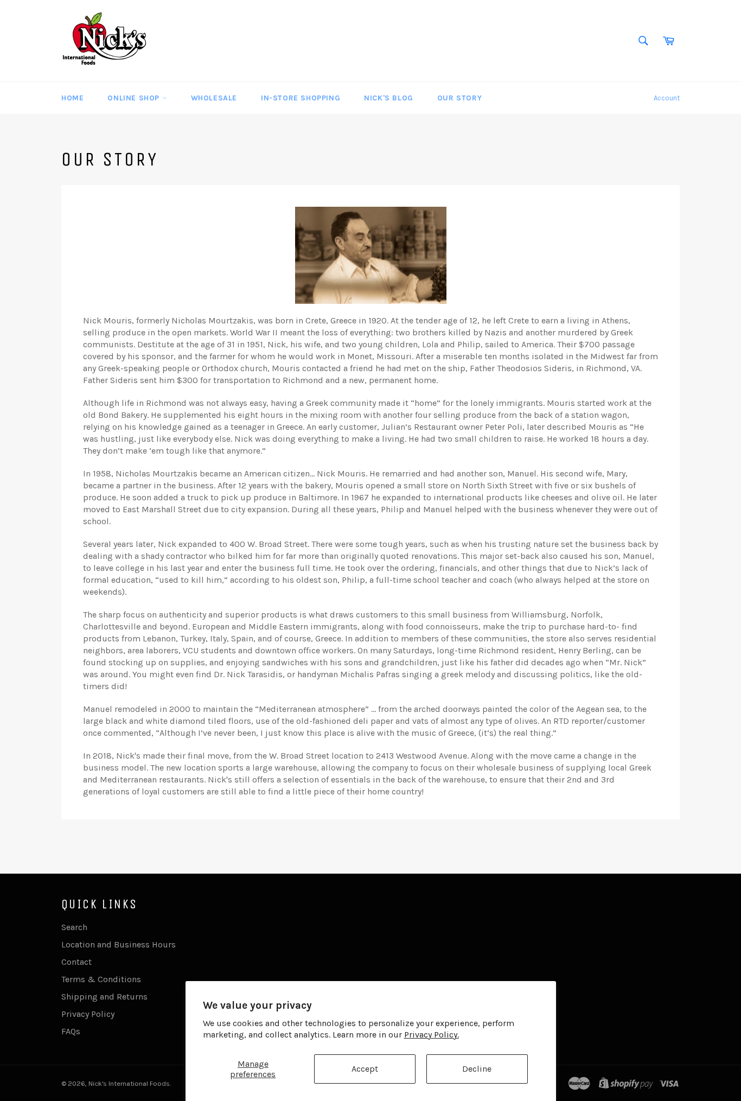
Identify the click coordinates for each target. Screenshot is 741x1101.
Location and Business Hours (118, 944)
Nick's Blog (388, 98)
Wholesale (214, 98)
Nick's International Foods (129, 1083)
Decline (476, 1069)
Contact (76, 962)
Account (667, 98)
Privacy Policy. (431, 1034)
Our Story (459, 98)
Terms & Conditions (101, 979)
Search (74, 927)
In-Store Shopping (300, 98)
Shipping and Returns (104, 996)
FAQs (70, 1031)
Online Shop (134, 98)
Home (72, 98)
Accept (365, 1069)
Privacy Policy (87, 1014)
